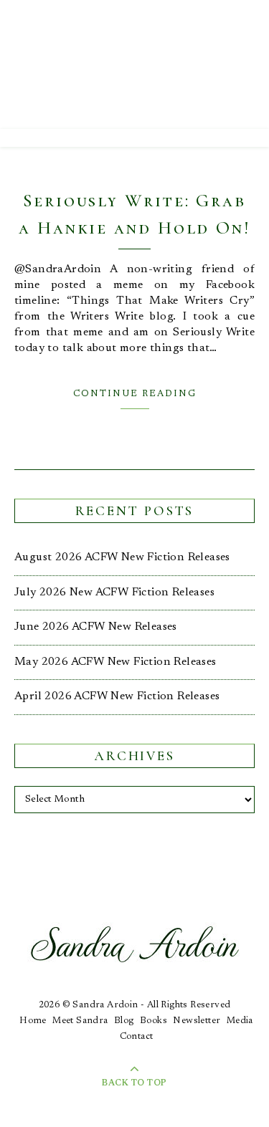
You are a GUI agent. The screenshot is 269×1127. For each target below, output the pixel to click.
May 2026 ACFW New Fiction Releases (115, 662)
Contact (137, 1036)
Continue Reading (135, 393)
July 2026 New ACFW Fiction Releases (114, 592)
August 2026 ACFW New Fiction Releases (122, 557)
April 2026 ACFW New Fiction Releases (117, 696)
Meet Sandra (80, 1020)
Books (153, 1020)
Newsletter (196, 1020)
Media (240, 1020)
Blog (124, 1020)
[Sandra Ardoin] (134, 64)
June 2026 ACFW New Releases (95, 627)
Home (33, 1020)
